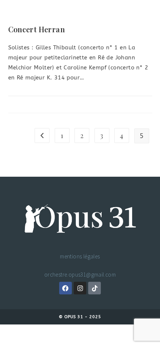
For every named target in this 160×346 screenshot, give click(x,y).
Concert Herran (36, 29)
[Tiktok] (94, 288)
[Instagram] (80, 288)
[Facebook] (65, 288)
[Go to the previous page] (42, 135)
